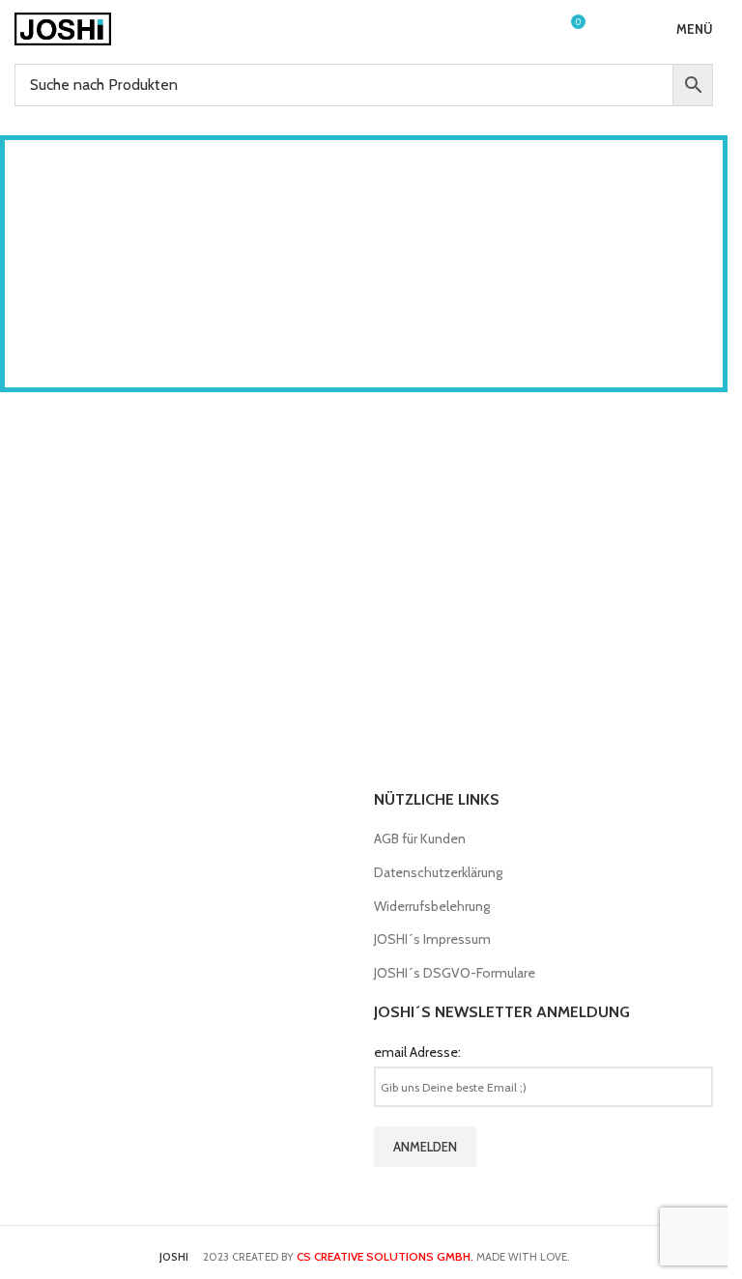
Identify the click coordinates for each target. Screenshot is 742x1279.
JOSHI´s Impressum (432, 939)
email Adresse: (417, 1052)
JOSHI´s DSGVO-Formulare (454, 972)
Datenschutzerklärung (438, 872)
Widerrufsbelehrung (432, 906)
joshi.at (434, 308)
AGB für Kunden (420, 838)
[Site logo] (62, 27)
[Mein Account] (534, 29)
